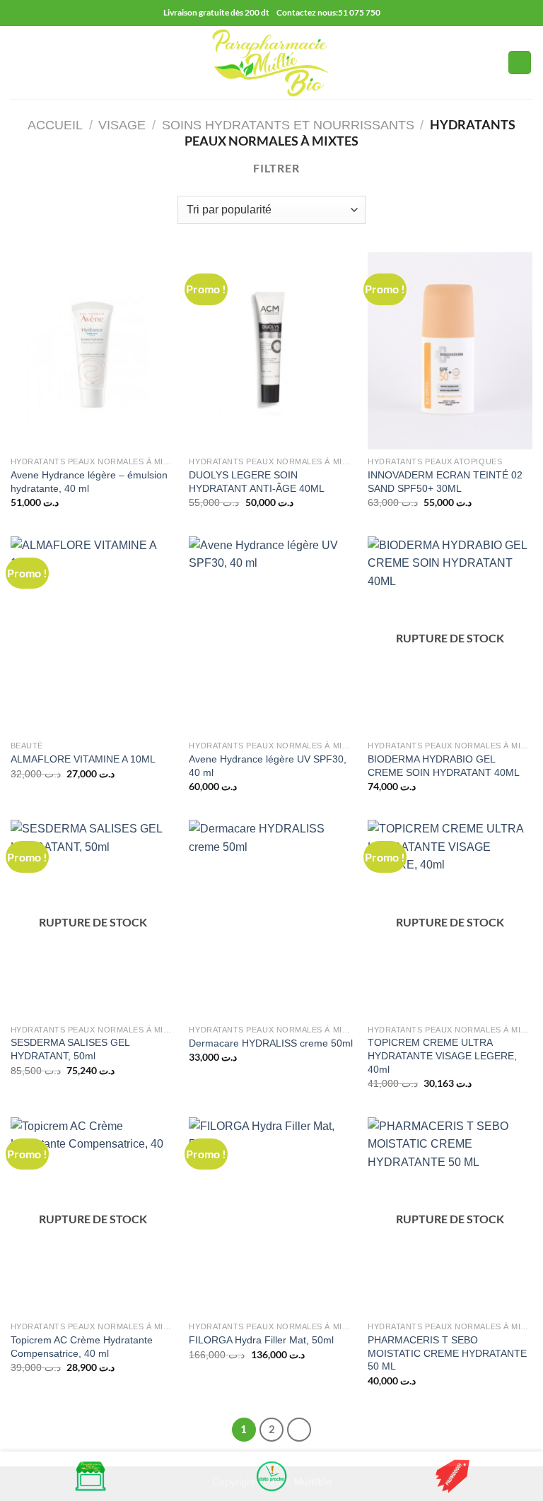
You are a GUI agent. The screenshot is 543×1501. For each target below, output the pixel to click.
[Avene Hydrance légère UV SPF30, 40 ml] (271, 635)
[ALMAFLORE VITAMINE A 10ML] (93, 635)
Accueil (55, 124)
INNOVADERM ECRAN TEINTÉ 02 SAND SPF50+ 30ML (445, 481)
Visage (122, 124)
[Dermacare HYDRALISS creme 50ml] (271, 918)
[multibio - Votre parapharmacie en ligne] (271, 62)
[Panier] (519, 62)
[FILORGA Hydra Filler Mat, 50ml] (271, 1215)
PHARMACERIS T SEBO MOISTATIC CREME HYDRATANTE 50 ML (447, 1353)
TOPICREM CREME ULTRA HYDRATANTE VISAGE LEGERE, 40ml (442, 1055)
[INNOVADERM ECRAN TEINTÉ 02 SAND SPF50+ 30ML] (450, 350)
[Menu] (19, 62)
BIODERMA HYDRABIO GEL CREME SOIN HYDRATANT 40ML (444, 765)
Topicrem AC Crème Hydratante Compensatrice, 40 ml (82, 1346)
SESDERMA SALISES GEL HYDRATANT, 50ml (70, 1049)
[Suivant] (299, 1430)
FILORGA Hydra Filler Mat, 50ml (261, 1340)
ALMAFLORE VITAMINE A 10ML (83, 759)
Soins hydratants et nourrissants (288, 124)
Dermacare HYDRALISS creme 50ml (271, 1043)
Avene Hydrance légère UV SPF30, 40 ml (267, 765)
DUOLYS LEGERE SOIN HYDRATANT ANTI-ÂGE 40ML (257, 481)
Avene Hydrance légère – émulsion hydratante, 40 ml (89, 481)
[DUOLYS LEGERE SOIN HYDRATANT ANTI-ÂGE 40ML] (271, 350)
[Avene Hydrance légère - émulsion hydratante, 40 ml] (93, 350)
